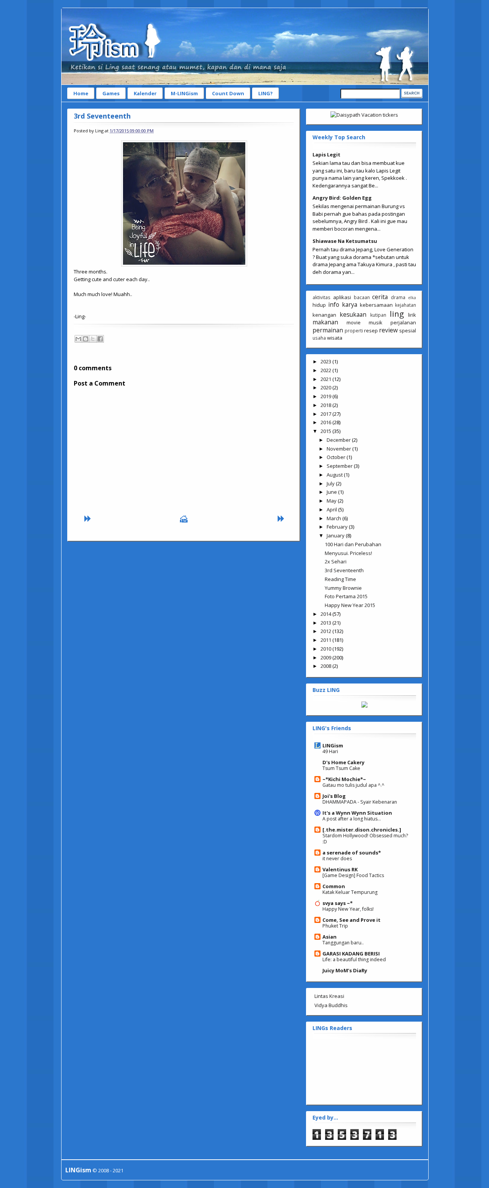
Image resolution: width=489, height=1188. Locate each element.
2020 (326, 387)
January (336, 535)
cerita (380, 297)
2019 (326, 396)
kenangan (324, 314)
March (334, 518)
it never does (337, 858)
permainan (328, 330)
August (335, 474)
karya (349, 304)
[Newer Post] (87, 520)
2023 (326, 361)
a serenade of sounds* (351, 852)
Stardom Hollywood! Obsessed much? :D (365, 838)
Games (111, 93)
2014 (326, 613)
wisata (334, 337)
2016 (326, 422)
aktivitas (321, 297)
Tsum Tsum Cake (341, 768)
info (333, 304)
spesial (407, 330)
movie (354, 322)
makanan (325, 322)
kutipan (378, 315)
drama (398, 297)
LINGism (332, 745)
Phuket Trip (335, 926)
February (338, 526)
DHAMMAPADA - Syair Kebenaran (359, 802)
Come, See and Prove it (351, 919)
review (388, 330)
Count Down (228, 93)
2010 (326, 648)
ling (397, 313)
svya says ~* (337, 903)
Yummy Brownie (343, 587)
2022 (326, 370)
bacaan (362, 297)
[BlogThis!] (85, 339)
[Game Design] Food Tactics (353, 875)
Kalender (145, 93)
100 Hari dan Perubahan (353, 544)
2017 (326, 413)
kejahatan (405, 305)
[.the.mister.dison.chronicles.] (361, 829)
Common (333, 886)
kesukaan (353, 314)
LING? (265, 93)
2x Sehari (336, 561)
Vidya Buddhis (331, 1005)
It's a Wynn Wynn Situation (357, 812)
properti (354, 330)
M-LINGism (184, 93)
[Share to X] (93, 339)
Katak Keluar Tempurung (349, 892)
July (331, 483)
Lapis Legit (326, 154)
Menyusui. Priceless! (348, 553)
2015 (326, 431)
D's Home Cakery (343, 762)
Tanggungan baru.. (343, 942)
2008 (326, 665)
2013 (326, 622)
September (340, 465)
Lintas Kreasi (329, 996)
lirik (412, 314)
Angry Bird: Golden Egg (342, 197)
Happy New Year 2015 (350, 605)
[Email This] (78, 339)
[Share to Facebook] (100, 339)
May (332, 500)
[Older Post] (280, 520)
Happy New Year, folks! (348, 909)
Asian (329, 936)
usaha (319, 338)
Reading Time (340, 579)
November (339, 448)
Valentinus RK (340, 869)
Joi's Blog (334, 796)
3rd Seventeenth (102, 115)
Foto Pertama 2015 (346, 596)
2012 (326, 631)
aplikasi (342, 297)
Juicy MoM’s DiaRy (344, 970)
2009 (326, 657)
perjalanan (403, 322)
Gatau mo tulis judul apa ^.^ (353, 785)
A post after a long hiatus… (351, 818)
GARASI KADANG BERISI (351, 953)
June (332, 491)
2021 (326, 379)
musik (375, 322)
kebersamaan (376, 304)
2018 (326, 405)
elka (412, 297)
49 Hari (330, 751)
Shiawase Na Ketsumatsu (345, 241)
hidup (319, 304)
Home (80, 93)
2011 (326, 639)
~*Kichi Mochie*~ (344, 779)
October (337, 457)
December (339, 439)
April (332, 509)
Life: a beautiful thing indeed (354, 959)
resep (371, 330)
